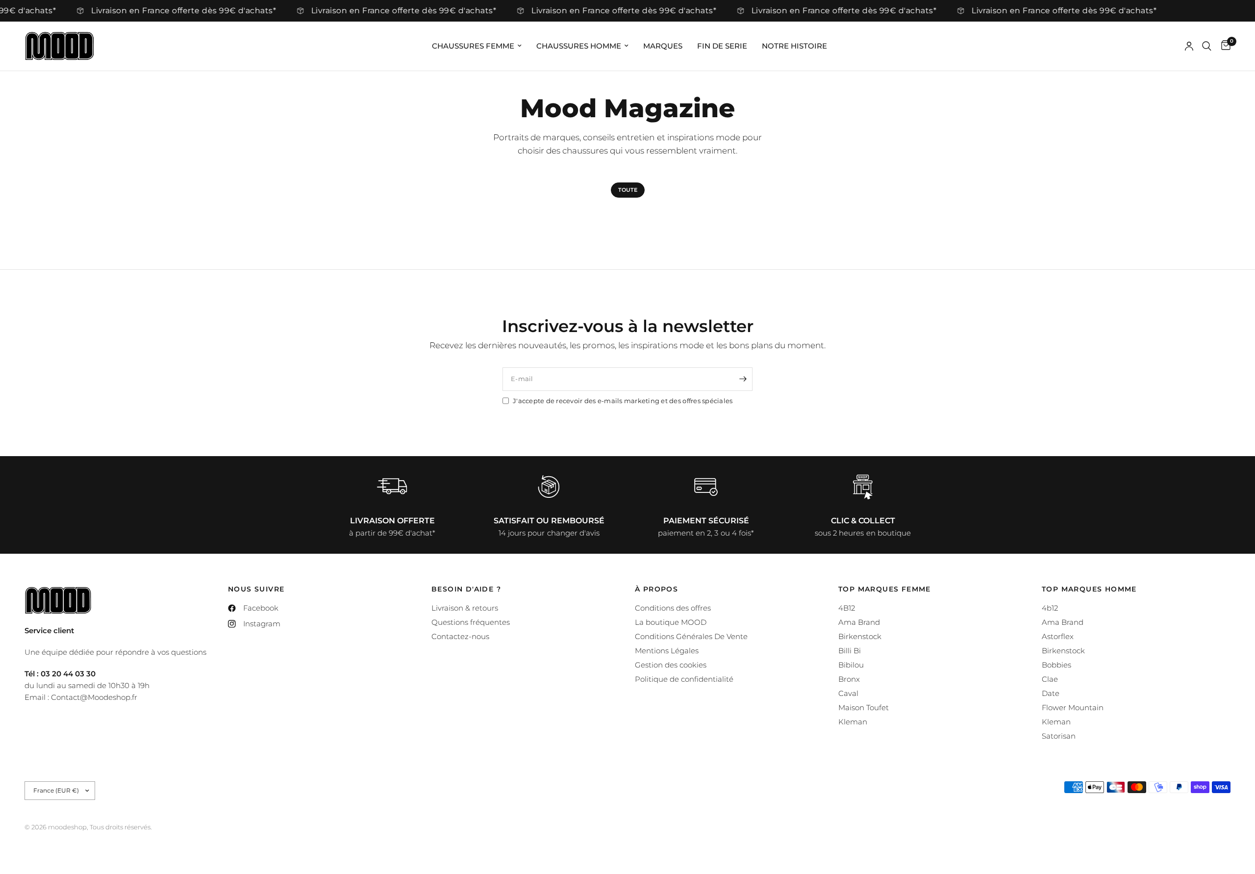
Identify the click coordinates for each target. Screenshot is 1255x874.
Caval (848, 693)
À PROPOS (656, 589)
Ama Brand (859, 622)
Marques (662, 46)
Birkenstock (859, 636)
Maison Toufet (863, 707)
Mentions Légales (667, 650)
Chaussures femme (473, 46)
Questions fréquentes (470, 622)
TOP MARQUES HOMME (1089, 589)
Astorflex (1058, 636)
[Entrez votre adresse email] (743, 379)
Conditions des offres (673, 608)
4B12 (846, 608)
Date (1050, 693)
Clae (1050, 679)
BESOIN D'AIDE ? (466, 589)
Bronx (849, 679)
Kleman (852, 721)
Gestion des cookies (670, 664)
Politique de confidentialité (684, 679)
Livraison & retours (464, 608)
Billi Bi (849, 650)
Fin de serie (722, 46)
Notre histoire (794, 46)
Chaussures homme (578, 46)
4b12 (1050, 608)
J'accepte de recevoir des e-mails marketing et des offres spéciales (622, 401)
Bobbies (1056, 664)
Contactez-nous (460, 636)
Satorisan (1059, 736)
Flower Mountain (1073, 707)
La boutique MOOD (670, 622)
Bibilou (851, 664)
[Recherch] (1206, 46)
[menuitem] (477, 46)
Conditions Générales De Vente (691, 636)
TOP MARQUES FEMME (884, 589)
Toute (627, 189)
